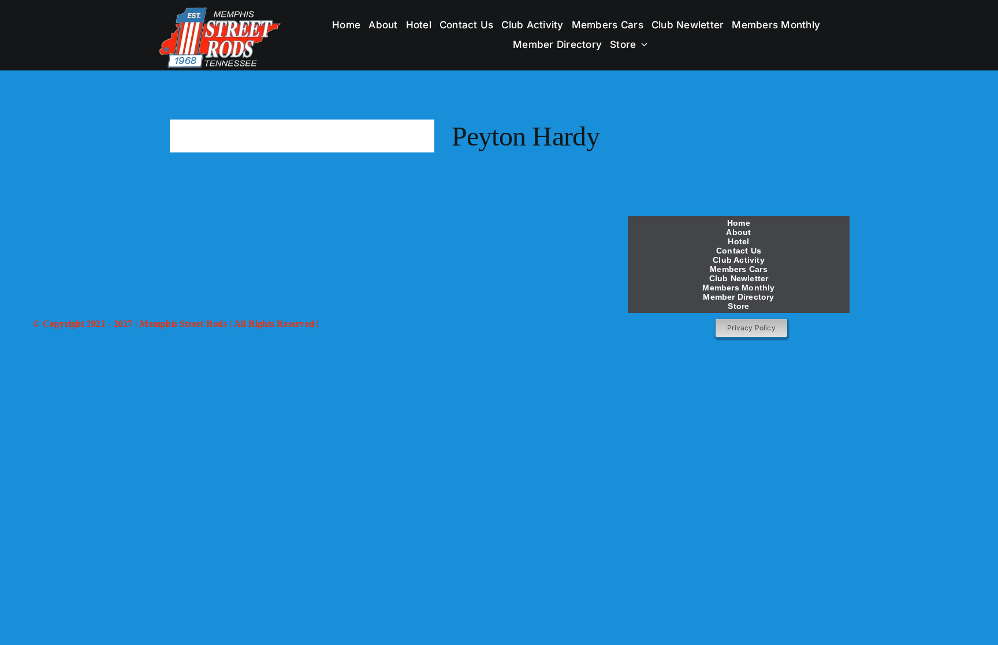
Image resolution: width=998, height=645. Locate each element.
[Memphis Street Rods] (221, 10)
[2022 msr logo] (315, 214)
